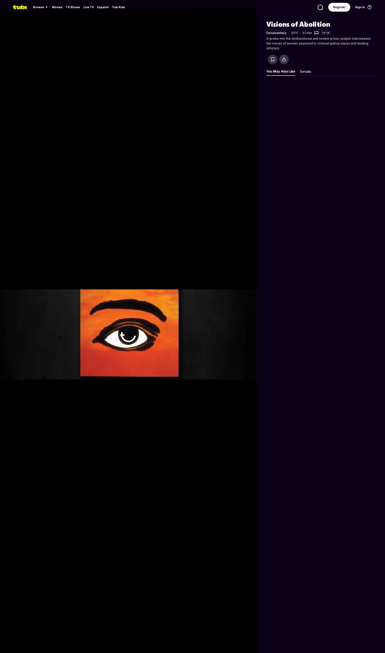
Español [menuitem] (103, 7)
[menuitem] (41, 7)
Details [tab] (305, 72)
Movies (57, 7)
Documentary (276, 33)
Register (339, 7)
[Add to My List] (273, 59)
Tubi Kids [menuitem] (118, 7)
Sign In (360, 7)
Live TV (88, 7)
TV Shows (73, 7)
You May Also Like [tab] (280, 71)
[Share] (284, 59)
